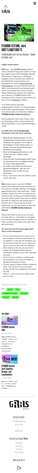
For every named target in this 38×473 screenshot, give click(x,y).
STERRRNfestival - (11, 386)
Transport (6, 297)
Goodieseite (15, 100)
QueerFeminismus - (7, 344)
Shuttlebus (24, 293)
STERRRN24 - (6, 346)
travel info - (8, 383)
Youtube (19, 449)
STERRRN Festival (19, 421)
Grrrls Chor (19, 424)
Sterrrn (10, 289)
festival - (11, 381)
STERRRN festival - (10, 337)
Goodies (15, 297)
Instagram (19, 443)
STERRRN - (5, 339)
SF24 (17, 289)
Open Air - (5, 341)
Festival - (11, 339)
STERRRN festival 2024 (10, 293)
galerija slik (19, 431)
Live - (16, 339)
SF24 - (4, 386)
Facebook (19, 446)
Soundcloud (19, 452)
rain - (7, 381)
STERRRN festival (20, 69)
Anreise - (14, 383)
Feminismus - (12, 341)
